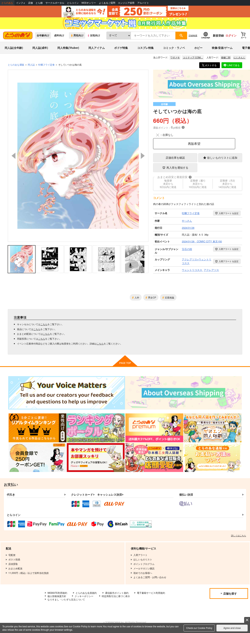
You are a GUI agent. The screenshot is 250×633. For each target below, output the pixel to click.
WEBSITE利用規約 (57, 592)
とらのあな (7, 2)
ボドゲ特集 (121, 48)
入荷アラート (228, 213)
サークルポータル (55, 2)
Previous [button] (13, 156)
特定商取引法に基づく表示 (116, 596)
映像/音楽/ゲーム (222, 48)
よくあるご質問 (107, 2)
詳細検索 (193, 35)
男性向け (78, 35)
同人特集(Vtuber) (68, 48)
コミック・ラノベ (174, 48)
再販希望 (194, 143)
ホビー (198, 48)
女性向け (95, 35)
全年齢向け (43, 35)
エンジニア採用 (126, 2)
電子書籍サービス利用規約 (151, 592)
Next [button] (143, 156)
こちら (43, 324)
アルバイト (143, 2)
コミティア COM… (193, 57)
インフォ (20, 2)
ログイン (231, 35)
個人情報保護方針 (56, 596)
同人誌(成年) (40, 48)
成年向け (59, 35)
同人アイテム (96, 48)
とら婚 (39, 2)
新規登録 (218, 35)
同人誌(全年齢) (14, 48)
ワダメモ (175, 57)
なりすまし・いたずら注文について (66, 599)
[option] (78, 156)
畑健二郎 (225, 57)
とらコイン (73, 2)
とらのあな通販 (16, 64)
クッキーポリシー (84, 596)
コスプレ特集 (145, 48)
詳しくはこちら (238, 535)
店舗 (30, 2)
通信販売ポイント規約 (117, 592)
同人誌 (31, 64)
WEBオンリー (88, 2)
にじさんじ (239, 57)
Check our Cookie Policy (199, 627)
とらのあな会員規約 (86, 592)
